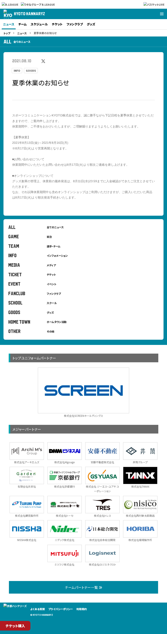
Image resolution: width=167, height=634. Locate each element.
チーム (22, 24)
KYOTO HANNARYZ (29, 14)
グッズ (91, 24)
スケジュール (39, 24)
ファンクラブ (75, 24)
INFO (17, 70)
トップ (6, 33)
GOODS (31, 70)
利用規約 (81, 609)
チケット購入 (15, 625)
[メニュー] (161, 14)
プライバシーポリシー (60, 609)
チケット (57, 24)
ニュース (8, 24)
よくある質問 (37, 609)
